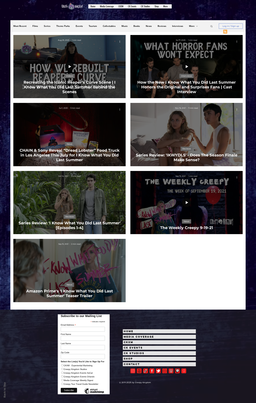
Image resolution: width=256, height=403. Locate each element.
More (192, 26)
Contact (132, 364)
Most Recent (20, 26)
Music (124, 26)
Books (136, 26)
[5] (139, 370)
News (149, 26)
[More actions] (121, 41)
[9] (183, 370)
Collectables (109, 26)
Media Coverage (139, 336)
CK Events (133, 347)
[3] (152, 370)
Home (128, 331)
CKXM (128, 342)
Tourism (93, 26)
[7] (171, 370)
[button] (107, 6)
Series (47, 26)
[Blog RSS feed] (225, 32)
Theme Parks (63, 26)
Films (35, 26)
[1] (145, 370)
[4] (158, 370)
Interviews (177, 26)
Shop (128, 358)
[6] (164, 370)
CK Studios (134, 353)
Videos (69, 76)
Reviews (162, 26)
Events (79, 26)
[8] (177, 370)
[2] (132, 370)
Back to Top (4, 390)
